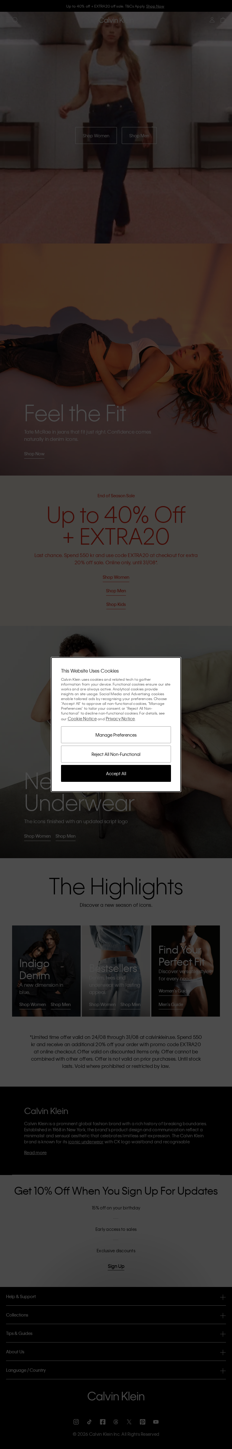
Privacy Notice (120, 718)
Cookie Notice (82, 718)
